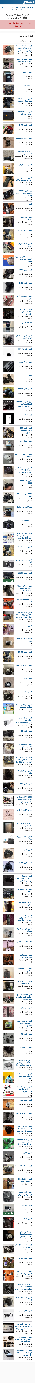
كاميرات (13, 9)
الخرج (8, 7)
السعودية (24, 7)
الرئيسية (30, 7)
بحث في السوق (23, 41)
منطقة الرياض (16, 7)
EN (2, 2)
